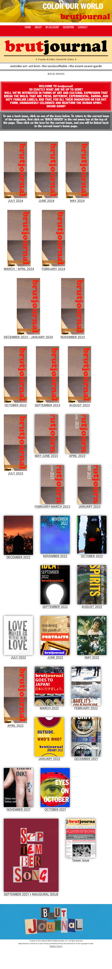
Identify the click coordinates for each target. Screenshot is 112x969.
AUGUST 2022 (92, 607)
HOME (28, 27)
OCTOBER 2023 (16, 405)
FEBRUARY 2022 (86, 708)
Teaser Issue (80, 860)
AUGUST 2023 (79, 405)
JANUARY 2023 (89, 506)
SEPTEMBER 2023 (47, 405)
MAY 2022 (92, 657)
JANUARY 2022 (49, 759)
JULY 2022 (18, 657)
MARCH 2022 (49, 708)
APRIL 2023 (77, 456)
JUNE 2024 (46, 200)
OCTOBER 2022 (92, 556)
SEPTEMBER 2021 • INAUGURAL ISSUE (31, 894)
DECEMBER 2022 (18, 557)
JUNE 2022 (55, 657)
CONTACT (82, 27)
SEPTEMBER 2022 (55, 607)
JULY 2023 (15, 473)
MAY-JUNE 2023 (46, 456)
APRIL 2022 (15, 725)
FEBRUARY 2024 (53, 269)
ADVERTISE (68, 27)
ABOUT (38, 27)
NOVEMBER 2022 (55, 556)
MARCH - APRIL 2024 (19, 269)
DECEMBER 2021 (86, 759)
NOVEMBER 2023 (73, 337)
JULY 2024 (15, 200)
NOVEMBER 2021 (18, 809)
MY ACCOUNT (52, 27)
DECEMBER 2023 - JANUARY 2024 (28, 337)
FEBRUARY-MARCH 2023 (52, 506)
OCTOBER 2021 (55, 809)
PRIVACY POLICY (56, 946)
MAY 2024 (77, 200)
